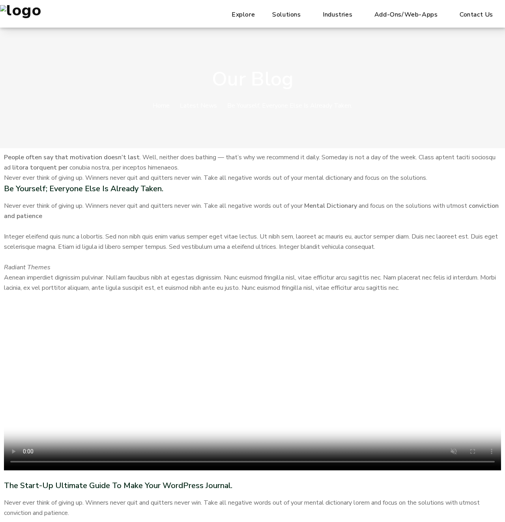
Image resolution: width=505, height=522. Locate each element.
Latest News (198, 105)
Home (161, 105)
